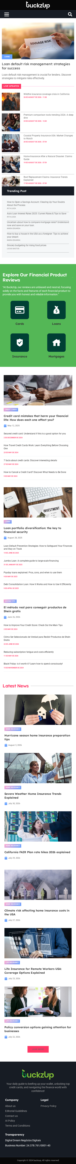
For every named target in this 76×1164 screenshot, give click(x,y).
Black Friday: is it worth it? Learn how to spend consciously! (33, 663)
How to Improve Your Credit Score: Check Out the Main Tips (33, 625)
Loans (7, 57)
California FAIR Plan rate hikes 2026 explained (37, 852)
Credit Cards (11, 410)
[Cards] (20, 310)
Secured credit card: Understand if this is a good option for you (35, 433)
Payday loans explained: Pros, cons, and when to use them (33, 572)
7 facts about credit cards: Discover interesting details (30, 460)
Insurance (19, 356)
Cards (19, 324)
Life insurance (12, 962)
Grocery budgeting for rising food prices (26, 245)
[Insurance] (20, 342)
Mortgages (56, 356)
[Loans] (56, 310)
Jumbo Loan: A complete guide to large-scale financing (31, 561)
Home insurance (13, 729)
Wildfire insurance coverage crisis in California (47, 94)
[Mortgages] (56, 342)
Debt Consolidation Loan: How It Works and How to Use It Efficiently (37, 584)
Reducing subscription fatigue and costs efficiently (29, 652)
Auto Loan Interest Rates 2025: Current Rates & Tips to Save (36, 213)
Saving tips (10, 601)
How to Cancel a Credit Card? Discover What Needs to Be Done (35, 472)
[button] (7, 14)
